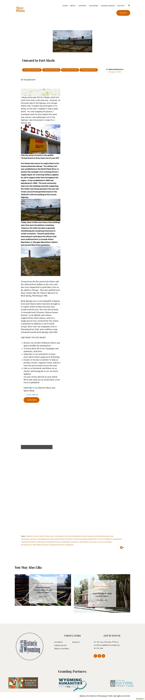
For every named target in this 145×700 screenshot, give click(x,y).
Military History (70, 70)
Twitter (27, 371)
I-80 (111, 536)
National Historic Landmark (33, 539)
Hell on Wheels (57, 536)
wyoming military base (31, 545)
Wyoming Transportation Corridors (57, 545)
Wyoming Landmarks (79, 542)
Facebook (37, 368)
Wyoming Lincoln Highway (100, 542)
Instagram (38, 371)
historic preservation (74, 536)
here (49, 346)
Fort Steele (45, 536)
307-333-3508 (98, 648)
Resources (76, 642)
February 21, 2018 (114, 72)
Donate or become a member (36, 360)
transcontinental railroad (33, 542)
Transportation (88, 70)
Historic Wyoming (32, 70)
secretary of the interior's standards (104, 539)
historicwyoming (101, 536)
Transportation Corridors (58, 542)
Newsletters (58, 642)
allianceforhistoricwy (114, 69)
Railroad (83, 539)
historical (89, 536)
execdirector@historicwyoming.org (107, 645)
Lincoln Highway (51, 70)
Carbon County (32, 536)
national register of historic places (62, 539)
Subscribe (28, 354)
